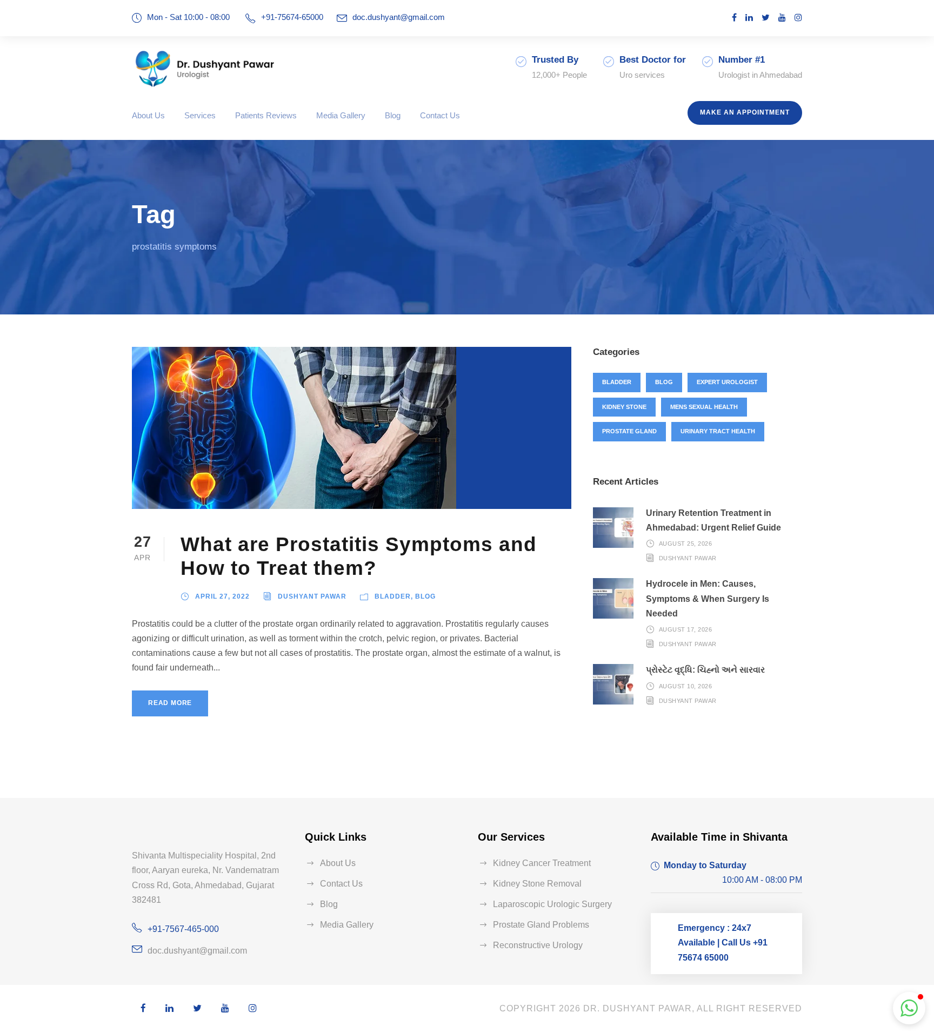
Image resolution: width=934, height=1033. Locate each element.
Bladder (393, 596)
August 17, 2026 (685, 629)
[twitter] (766, 17)
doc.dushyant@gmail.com (398, 17)
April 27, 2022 (222, 596)
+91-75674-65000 (292, 17)
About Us (148, 115)
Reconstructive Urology (538, 945)
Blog (393, 115)
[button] (909, 1008)
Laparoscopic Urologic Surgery (552, 904)
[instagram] (798, 17)
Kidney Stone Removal (537, 883)
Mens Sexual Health (704, 407)
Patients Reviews (266, 115)
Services (200, 115)
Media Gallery (340, 115)
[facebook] (734, 17)
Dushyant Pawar (312, 596)
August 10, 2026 (685, 685)
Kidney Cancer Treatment (542, 863)
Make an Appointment (745, 112)
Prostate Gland (629, 431)
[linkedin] (749, 17)
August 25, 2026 (685, 543)
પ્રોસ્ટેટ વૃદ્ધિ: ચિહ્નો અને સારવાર (705, 669)
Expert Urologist (727, 382)
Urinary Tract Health (718, 431)
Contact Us (440, 115)
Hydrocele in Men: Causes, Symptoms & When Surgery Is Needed (707, 598)
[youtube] (782, 17)
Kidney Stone (624, 407)
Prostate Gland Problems (541, 924)
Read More (170, 703)
